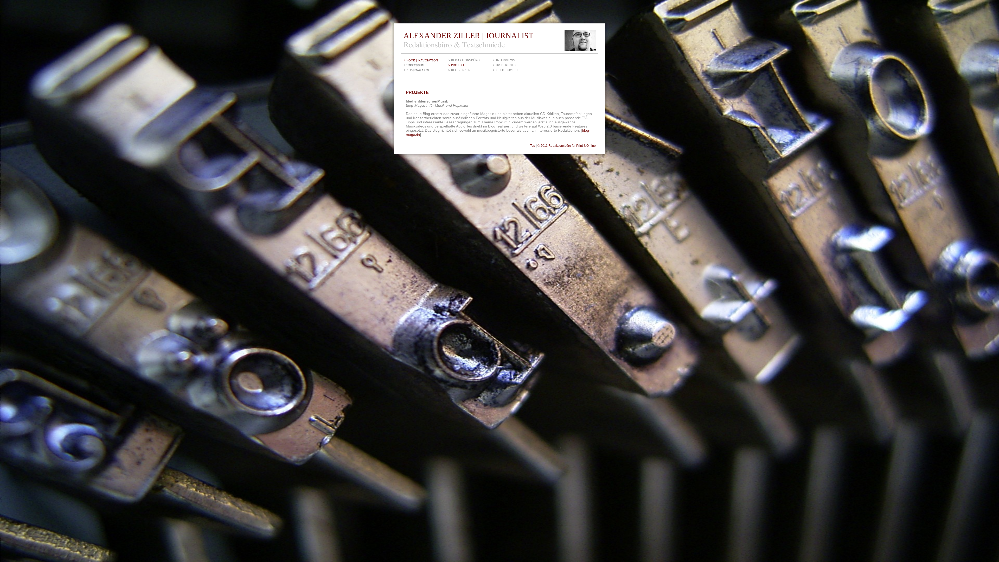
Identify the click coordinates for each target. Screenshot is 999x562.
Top (532, 146)
